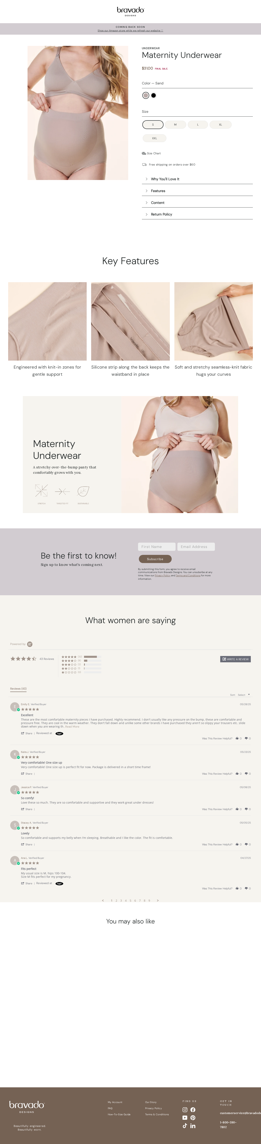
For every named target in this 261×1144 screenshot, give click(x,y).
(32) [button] (80, 656)
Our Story (151, 1102)
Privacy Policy (153, 1108)
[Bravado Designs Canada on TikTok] (184, 1125)
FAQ (110, 1108)
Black (153, 95)
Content (158, 202)
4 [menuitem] (126, 900)
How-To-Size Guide (119, 1114)
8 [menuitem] (144, 900)
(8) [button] (79, 660)
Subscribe (155, 559)
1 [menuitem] (112, 900)
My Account (115, 1102)
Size (145, 111)
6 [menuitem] (135, 900)
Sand (146, 95)
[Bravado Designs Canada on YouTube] (184, 1117)
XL (220, 124)
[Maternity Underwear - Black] (41, 1037)
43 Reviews (46, 1016)
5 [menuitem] (130, 900)
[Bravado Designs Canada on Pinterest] (192, 1117)
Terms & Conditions (157, 1114)
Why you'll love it (165, 179)
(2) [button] (79, 664)
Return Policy (161, 214)
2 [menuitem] (116, 900)
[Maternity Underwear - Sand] (33, 1037)
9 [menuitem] (149, 900)
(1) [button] (79, 668)
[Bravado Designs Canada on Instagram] (184, 1109)
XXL (154, 138)
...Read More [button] (71, 726)
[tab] (18, 689)
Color (153, 83)
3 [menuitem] (121, 900)
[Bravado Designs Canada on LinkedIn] (192, 1125)
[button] (235, 659)
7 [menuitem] (140, 900)
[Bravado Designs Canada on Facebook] (192, 1109)
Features (158, 191)
